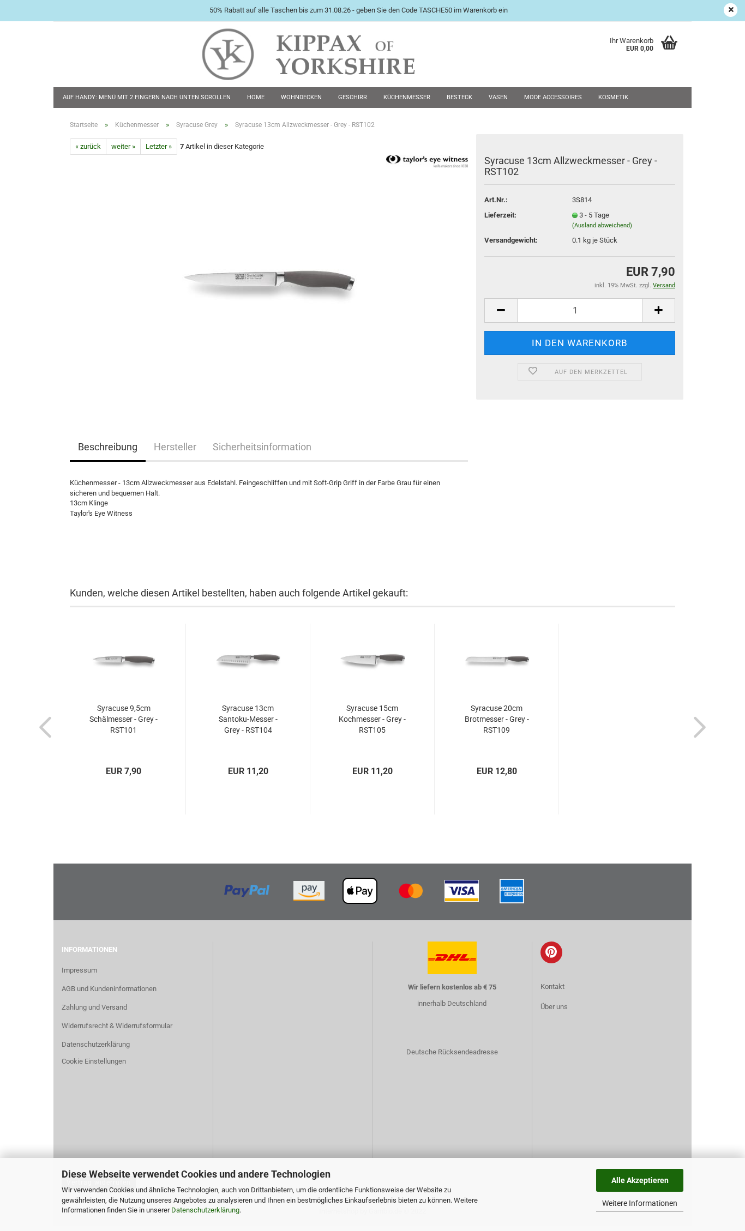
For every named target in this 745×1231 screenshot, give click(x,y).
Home (256, 97)
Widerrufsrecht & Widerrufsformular (117, 1026)
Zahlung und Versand (94, 1007)
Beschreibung (107, 446)
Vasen (498, 97)
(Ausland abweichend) (602, 225)
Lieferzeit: (500, 215)
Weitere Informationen (639, 1203)
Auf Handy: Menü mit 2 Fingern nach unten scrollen (147, 97)
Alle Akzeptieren (640, 1180)
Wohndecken (301, 97)
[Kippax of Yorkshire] (319, 54)
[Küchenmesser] (268, 277)
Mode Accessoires (553, 97)
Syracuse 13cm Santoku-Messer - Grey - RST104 (248, 719)
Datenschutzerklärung (205, 1210)
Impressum (79, 970)
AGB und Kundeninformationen (109, 989)
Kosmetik (613, 97)
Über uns (554, 1007)
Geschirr (352, 97)
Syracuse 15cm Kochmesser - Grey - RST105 (372, 719)
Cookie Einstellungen (94, 1061)
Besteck (459, 97)
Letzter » (159, 146)
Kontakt (552, 986)
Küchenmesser (406, 97)
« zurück (88, 146)
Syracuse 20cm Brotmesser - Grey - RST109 (497, 719)
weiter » (123, 146)
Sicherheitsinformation (262, 446)
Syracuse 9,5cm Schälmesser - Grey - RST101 (123, 719)
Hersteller (175, 446)
